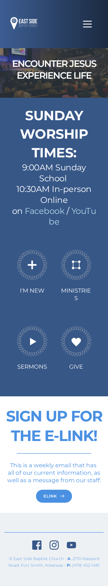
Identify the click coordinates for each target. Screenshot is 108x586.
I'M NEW (32, 290)
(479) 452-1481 (86, 565)
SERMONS (32, 366)
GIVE (76, 366)
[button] (87, 24)
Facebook (44, 211)
